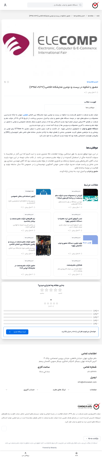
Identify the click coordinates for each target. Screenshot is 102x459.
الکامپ (25, 115)
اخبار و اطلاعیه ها (92, 82)
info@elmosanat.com (87, 382)
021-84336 (92, 372)
